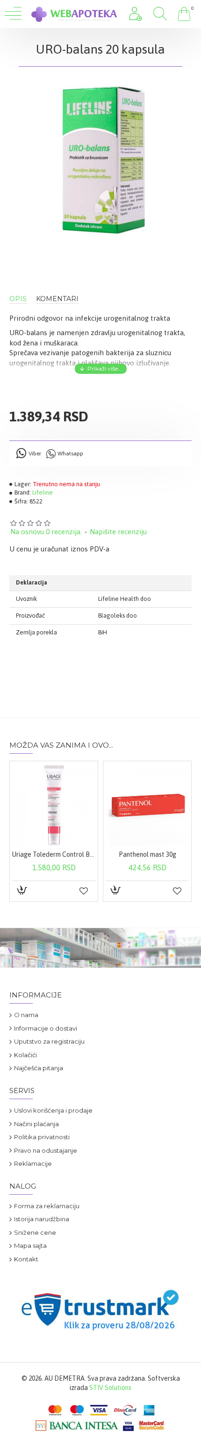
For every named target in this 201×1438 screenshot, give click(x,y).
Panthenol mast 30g (147, 854)
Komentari (57, 299)
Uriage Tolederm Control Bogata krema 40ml (53, 854)
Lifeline (42, 492)
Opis (18, 299)
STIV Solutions (110, 1387)
